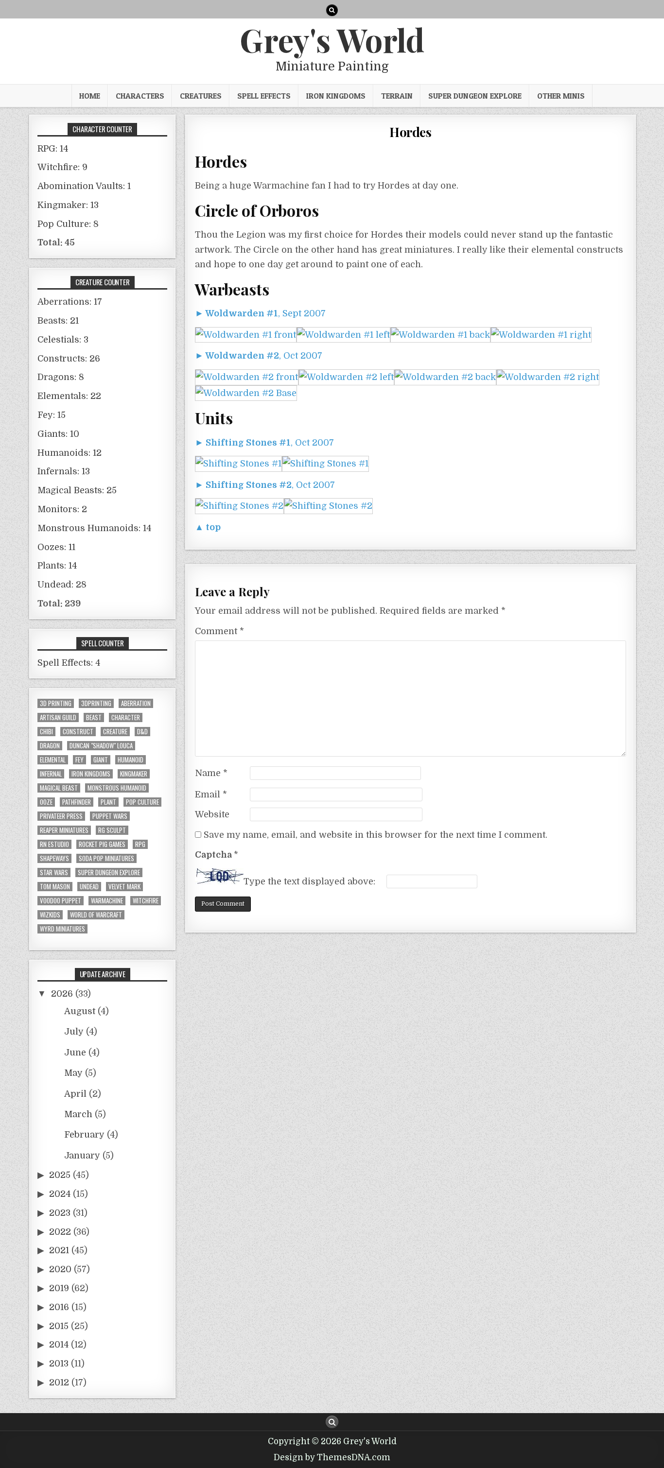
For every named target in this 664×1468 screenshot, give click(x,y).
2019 (59, 1288)
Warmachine (107, 900)
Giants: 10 (58, 434)
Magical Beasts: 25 (77, 490)
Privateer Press (61, 816)
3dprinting (96, 703)
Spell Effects (264, 96)
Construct (78, 731)
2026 (62, 994)
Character (125, 717)
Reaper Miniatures (64, 830)
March (78, 1114)
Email (211, 794)
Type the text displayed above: (309, 881)
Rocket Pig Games (102, 844)
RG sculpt (112, 830)
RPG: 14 (52, 149)
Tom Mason (55, 886)
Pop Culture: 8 (68, 224)
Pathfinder (76, 802)
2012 (59, 1382)
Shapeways (54, 858)
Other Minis (561, 96)
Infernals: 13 (63, 471)
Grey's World (332, 39)
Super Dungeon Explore (475, 96)
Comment (219, 631)
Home (89, 96)
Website (212, 814)
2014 (59, 1344)
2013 (59, 1363)
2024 (59, 1194)
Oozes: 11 (56, 547)
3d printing (55, 703)
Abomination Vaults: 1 (84, 186)
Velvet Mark (124, 886)
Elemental (53, 759)
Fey (79, 759)
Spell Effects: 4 (68, 663)
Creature (115, 731)
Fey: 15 (51, 415)
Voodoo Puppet (60, 900)
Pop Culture (142, 802)
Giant (100, 759)
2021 (59, 1250)
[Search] (332, 10)
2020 (60, 1269)
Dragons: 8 (60, 377)
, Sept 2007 (260, 313)
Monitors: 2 (62, 509)
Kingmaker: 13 (68, 205)
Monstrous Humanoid (116, 788)
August (79, 1011)
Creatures (201, 96)
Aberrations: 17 (69, 302)
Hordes (410, 131)
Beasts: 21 (58, 321)
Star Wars (54, 872)
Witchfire (145, 900)
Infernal (51, 773)
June (75, 1052)
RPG (140, 844)
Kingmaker (133, 773)
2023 (59, 1213)
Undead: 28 (62, 584)
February (84, 1135)
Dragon (50, 745)
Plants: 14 (57, 565)
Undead (89, 886)
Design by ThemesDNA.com (332, 1457)
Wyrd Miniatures (62, 928)
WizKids (50, 914)
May (73, 1073)
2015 (59, 1326)
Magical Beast (59, 788)
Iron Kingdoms (336, 96)
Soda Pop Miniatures (106, 858)
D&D (142, 731)
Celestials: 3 (62, 340)
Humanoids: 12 (69, 453)
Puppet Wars (109, 816)
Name (211, 773)
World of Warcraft (96, 914)
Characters (140, 96)
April (75, 1094)
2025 (59, 1175)
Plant (108, 802)
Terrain (397, 96)
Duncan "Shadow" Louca (101, 745)
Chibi (46, 731)
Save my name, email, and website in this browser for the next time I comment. (375, 835)
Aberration (136, 703)
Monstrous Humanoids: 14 (94, 528)
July (74, 1031)
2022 (60, 1232)
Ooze (46, 802)
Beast (94, 717)
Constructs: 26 (68, 358)
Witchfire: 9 (62, 167)
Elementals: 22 (69, 396)
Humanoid (130, 759)
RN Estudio (54, 844)
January (82, 1155)
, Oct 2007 (258, 356)
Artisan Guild (58, 717)
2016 (59, 1307)
